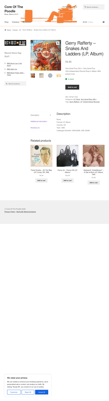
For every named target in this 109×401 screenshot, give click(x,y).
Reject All (28, 392)
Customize (13, 392)
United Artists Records (91, 102)
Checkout (15, 22)
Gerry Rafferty (75, 102)
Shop (75, 7)
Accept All (41, 392)
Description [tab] (35, 115)
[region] (27, 385)
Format (15, 30)
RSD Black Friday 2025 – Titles (16, 74)
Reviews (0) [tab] (35, 127)
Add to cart (72, 87)
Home (9, 30)
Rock (78, 99)
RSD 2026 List (12, 69)
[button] (58, 43)
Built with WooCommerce (26, 211)
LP (20, 30)
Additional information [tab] (39, 121)
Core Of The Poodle (13, 8)
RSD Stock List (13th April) (14, 64)
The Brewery (66, 7)
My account (27, 22)
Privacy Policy (9, 211)
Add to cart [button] (41, 180)
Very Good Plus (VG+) (88, 99)
